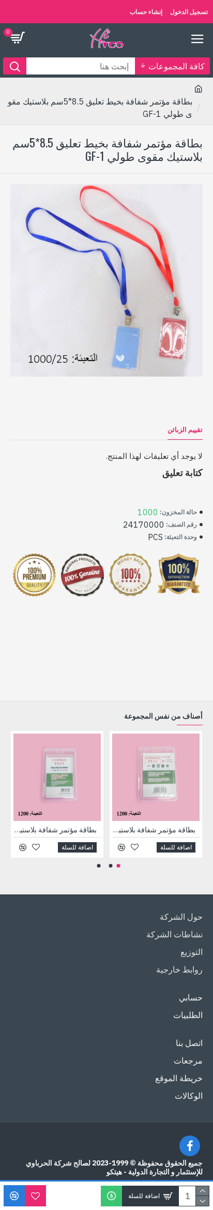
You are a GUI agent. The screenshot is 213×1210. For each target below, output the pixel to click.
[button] (118, 866)
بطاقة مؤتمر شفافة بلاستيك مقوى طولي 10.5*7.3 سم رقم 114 (153, 829)
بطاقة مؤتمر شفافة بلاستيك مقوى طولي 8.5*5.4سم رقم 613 (55, 829)
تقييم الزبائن (185, 430)
